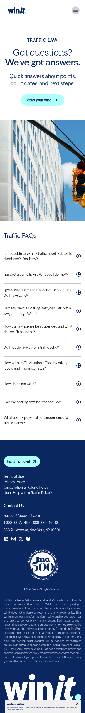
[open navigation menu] (75, 10)
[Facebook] (28, 539)
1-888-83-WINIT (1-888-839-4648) (31, 522)
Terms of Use (14, 476)
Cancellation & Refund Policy (26, 487)
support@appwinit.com (22, 515)
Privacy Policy (14, 482)
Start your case (39, 100)
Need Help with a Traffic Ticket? (28, 492)
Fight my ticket (18, 461)
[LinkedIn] (6, 539)
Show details (19, 709)
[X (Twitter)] (21, 539)
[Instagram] (13, 539)
